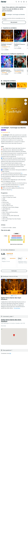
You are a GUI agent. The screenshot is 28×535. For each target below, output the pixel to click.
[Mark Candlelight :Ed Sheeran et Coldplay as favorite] (24, 31)
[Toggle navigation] (26, 1)
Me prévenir (14, 22)
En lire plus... (17, 308)
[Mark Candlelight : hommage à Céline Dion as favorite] (11, 31)
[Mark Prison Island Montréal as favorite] (24, 57)
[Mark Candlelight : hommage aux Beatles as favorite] (25, 103)
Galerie (24, 122)
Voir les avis (14, 270)
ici (21, 173)
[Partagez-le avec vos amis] (25, 100)
